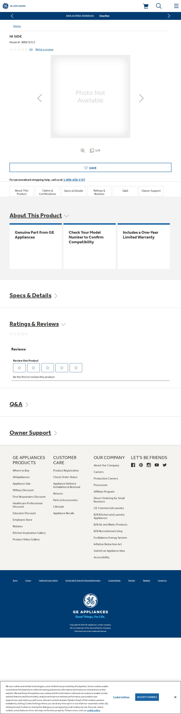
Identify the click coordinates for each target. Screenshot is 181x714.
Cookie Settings (121, 697)
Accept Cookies (147, 697)
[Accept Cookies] (175, 697)
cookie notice (93, 710)
